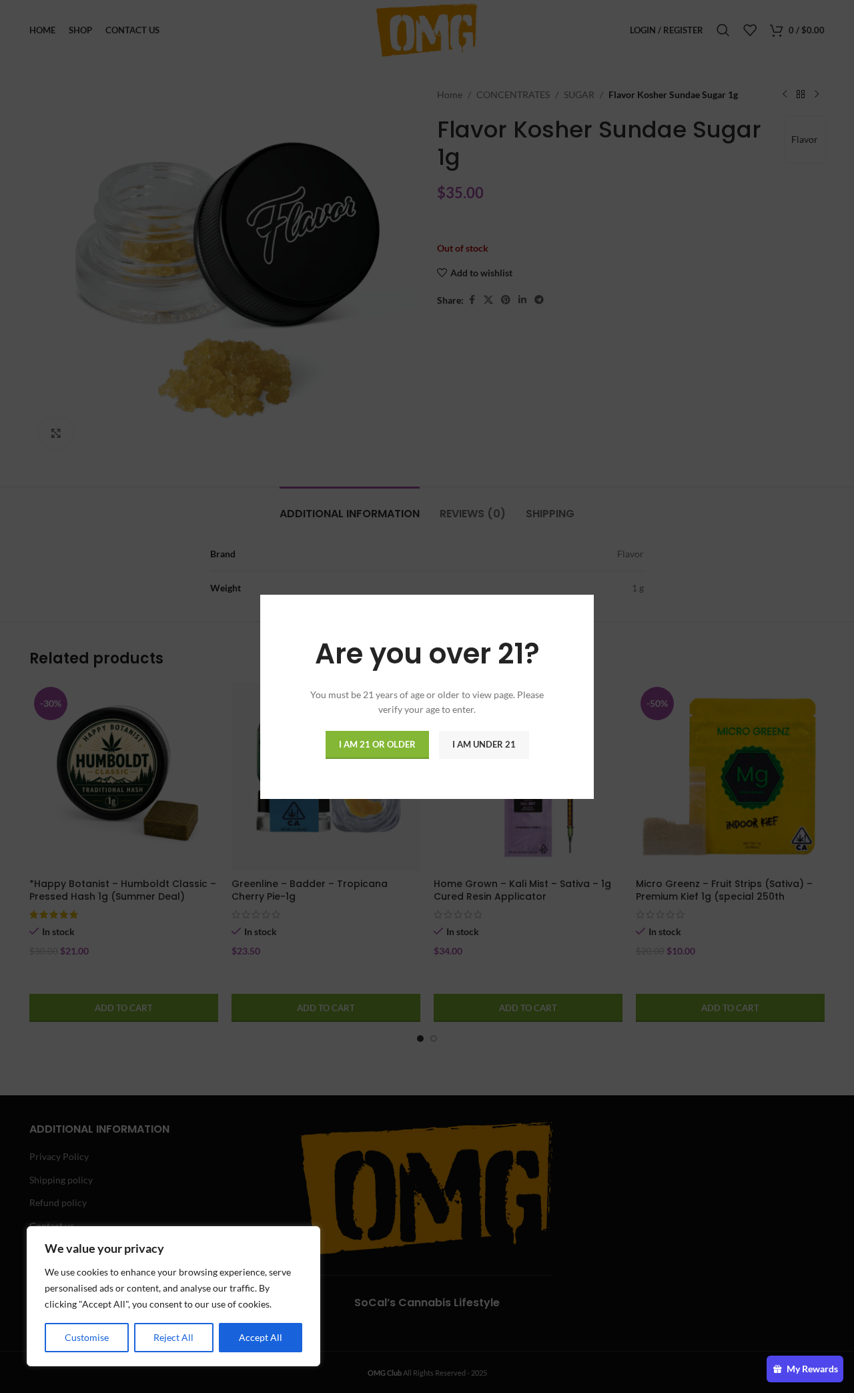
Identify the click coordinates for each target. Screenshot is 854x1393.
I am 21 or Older (377, 743)
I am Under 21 (484, 743)
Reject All (173, 1337)
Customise (87, 1337)
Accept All (260, 1337)
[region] (173, 1296)
